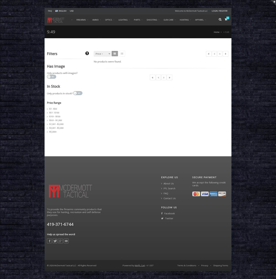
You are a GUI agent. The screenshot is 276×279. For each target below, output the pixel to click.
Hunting (184, 19)
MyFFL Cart (140, 265)
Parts (137, 19)
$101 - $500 (54, 116)
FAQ (50, 11)
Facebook (169, 213)
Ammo (95, 19)
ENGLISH (62, 11)
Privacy (204, 265)
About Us (168, 183)
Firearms (81, 19)
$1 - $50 (53, 108)
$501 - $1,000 (55, 120)
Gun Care (168, 19)
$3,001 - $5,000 (56, 128)
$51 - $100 (54, 112)
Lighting (123, 19)
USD (72, 11)
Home (216, 32)
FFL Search (169, 188)
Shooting (152, 19)
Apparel (199, 19)
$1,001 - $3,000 (56, 124)
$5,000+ (53, 131)
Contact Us (169, 198)
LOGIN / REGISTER (219, 11)
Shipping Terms (220, 265)
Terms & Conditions (186, 265)
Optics (108, 19)
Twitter (168, 218)
